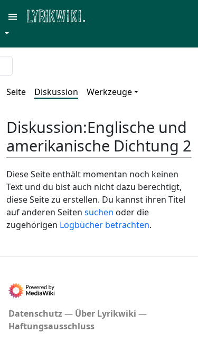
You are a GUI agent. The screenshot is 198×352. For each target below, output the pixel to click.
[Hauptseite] (107, 15)
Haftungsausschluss (51, 326)
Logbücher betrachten (104, 225)
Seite (16, 92)
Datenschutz (35, 313)
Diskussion (56, 92)
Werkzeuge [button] (109, 92)
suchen (99, 212)
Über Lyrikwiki (105, 313)
